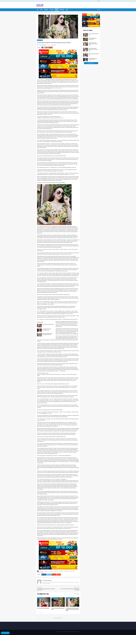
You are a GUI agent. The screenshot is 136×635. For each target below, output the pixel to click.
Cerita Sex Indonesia (40, 79)
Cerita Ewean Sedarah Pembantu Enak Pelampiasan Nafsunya (47, 334)
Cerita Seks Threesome (41, 572)
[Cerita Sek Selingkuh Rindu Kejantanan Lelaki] (58, 602)
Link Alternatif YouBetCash (57, 88)
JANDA (41, 9)
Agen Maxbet (50, 114)
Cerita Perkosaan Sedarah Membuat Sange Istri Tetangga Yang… (93, 49)
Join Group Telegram (5, 632)
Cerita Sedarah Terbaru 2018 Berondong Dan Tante (46, 329)
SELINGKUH (52, 9)
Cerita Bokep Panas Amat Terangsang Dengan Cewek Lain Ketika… (93, 43)
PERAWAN (46, 9)
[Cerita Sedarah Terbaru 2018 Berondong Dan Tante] (39, 330)
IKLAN (67, 9)
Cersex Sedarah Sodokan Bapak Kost (48, 324)
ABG (37, 9)
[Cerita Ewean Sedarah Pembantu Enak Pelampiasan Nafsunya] (39, 334)
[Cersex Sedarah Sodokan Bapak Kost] (39, 325)
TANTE (56, 9)
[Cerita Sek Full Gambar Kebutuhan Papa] (85, 55)
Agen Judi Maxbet (72, 174)
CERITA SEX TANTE (39, 40)
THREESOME (62, 9)
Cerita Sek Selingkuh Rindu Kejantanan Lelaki (92, 39)
